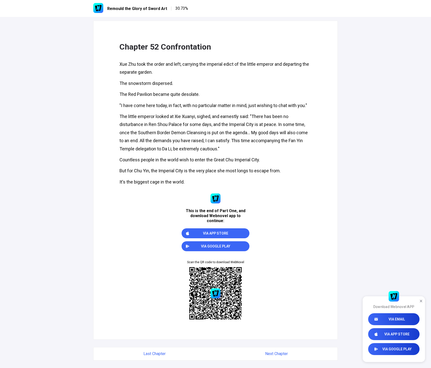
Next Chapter (276, 353)
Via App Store (397, 334)
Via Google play (397, 349)
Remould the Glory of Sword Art (137, 8)
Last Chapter (154, 353)
